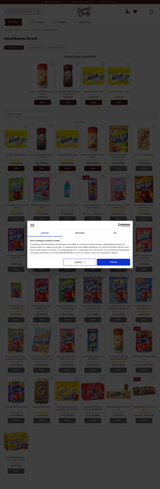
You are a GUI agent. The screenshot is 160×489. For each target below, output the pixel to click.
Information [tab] (80, 233)
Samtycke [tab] (45, 233)
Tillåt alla (113, 262)
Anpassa (78, 262)
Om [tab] (115, 233)
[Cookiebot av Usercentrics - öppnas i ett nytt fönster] (120, 225)
